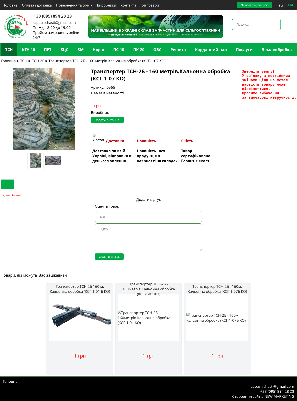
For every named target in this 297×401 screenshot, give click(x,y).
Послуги (244, 49)
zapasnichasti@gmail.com (54, 22)
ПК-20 (138, 49)
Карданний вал (211, 49)
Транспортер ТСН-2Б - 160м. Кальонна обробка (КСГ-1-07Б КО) (217, 289)
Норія (98, 49)
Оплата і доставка (37, 5)
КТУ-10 (28, 49)
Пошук (277, 25)
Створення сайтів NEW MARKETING (263, 396)
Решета (178, 49)
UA (291, 4)
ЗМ (80, 49)
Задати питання (107, 120)
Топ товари (149, 5)
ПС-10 (118, 49)
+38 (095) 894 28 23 (53, 16)
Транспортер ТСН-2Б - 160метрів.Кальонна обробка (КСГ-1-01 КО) (148, 288)
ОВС (157, 49)
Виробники (106, 5)
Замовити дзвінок (254, 5)
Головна (11, 5)
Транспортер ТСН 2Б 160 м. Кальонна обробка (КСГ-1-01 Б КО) (80, 289)
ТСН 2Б (38, 60)
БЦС (64, 49)
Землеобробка (277, 49)
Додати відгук (109, 257)
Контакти (128, 5)
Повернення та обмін (74, 5)
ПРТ (47, 49)
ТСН (9, 49)
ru (281, 5)
